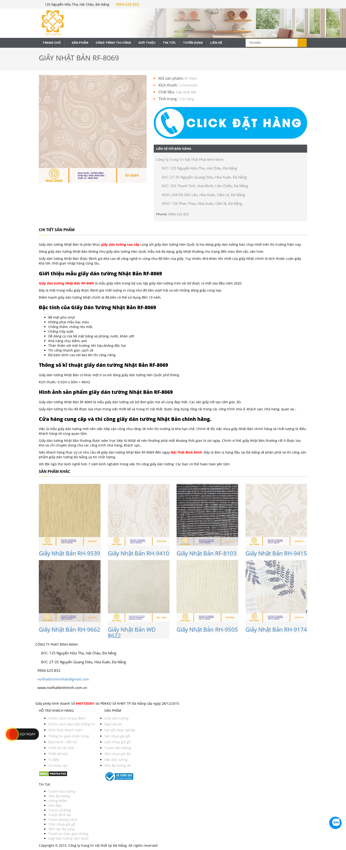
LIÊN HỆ (216, 42)
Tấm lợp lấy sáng (61, 829)
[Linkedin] (47, 696)
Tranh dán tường (117, 748)
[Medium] (49, 696)
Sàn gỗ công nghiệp (119, 730)
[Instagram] (41, 696)
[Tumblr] (51, 696)
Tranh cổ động (59, 810)
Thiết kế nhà (58, 753)
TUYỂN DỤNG (193, 42)
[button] (230, 123)
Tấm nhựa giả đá (117, 753)
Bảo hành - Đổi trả (62, 742)
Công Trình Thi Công (113, 42)
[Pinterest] (45, 696)
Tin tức (169, 42)
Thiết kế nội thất (61, 748)
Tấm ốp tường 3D (117, 765)
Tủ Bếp (53, 759)
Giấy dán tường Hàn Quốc (68, 838)
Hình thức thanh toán (65, 730)
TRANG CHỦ (51, 42)
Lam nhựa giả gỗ (117, 742)
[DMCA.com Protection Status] (53, 773)
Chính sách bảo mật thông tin (71, 724)
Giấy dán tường (116, 718)
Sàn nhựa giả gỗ (117, 736)
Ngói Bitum (113, 724)
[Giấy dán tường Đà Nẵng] (70, 22)
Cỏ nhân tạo (57, 765)
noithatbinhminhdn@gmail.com (63, 679)
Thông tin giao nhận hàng (68, 736)
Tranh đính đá (59, 815)
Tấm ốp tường (59, 796)
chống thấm (57, 801)
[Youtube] (43, 696)
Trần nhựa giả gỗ (61, 824)
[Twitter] (38, 696)
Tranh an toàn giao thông (68, 833)
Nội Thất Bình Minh (186, 452)
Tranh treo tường (61, 791)
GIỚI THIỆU (146, 42)
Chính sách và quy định (66, 718)
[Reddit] (52, 696)
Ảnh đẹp (55, 805)
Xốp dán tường (116, 759)
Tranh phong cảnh (62, 819)
